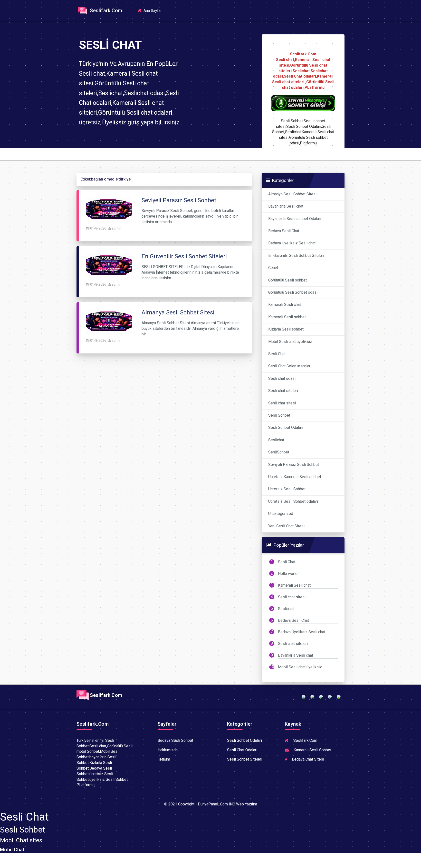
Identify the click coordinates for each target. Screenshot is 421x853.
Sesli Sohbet (279, 415)
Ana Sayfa (153, 10)
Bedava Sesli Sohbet (175, 740)
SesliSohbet (278, 452)
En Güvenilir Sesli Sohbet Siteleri (296, 255)
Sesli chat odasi (282, 378)
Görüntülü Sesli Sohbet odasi (292, 292)
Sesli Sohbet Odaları (285, 427)
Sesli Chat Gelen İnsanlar (289, 366)
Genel (273, 267)
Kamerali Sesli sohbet (287, 317)
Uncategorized (280, 513)
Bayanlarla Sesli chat (285, 206)
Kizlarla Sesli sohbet (286, 329)
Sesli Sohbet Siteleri (244, 759)
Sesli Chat (277, 353)
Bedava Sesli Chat (283, 231)
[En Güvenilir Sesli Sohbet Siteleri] (109, 265)
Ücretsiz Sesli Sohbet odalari (293, 501)
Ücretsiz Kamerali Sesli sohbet (294, 476)
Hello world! (288, 573)
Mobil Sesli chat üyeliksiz (290, 341)
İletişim (164, 759)
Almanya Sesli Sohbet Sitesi (292, 194)
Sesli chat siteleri (283, 390)
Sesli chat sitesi (282, 403)
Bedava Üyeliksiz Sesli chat (292, 243)
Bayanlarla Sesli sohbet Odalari (294, 218)
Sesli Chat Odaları (242, 750)
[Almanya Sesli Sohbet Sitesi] (109, 321)
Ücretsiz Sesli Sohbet (287, 489)
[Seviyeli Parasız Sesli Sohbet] (109, 209)
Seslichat (276, 440)
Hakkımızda (168, 750)
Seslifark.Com (105, 10)
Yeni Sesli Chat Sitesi (286, 526)
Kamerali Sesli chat (284, 304)
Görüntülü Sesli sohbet (287, 280)
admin (116, 228)
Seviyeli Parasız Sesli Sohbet (293, 464)
